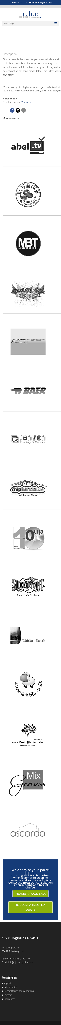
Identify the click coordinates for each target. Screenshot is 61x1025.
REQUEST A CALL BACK (30, 893)
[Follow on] (23, 110)
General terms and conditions (19, 991)
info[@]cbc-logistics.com (20, 962)
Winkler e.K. (27, 102)
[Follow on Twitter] (18, 110)
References (9, 999)
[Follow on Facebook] (12, 110)
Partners (8, 995)
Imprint (7, 983)
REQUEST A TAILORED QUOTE (30, 907)
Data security (10, 987)
